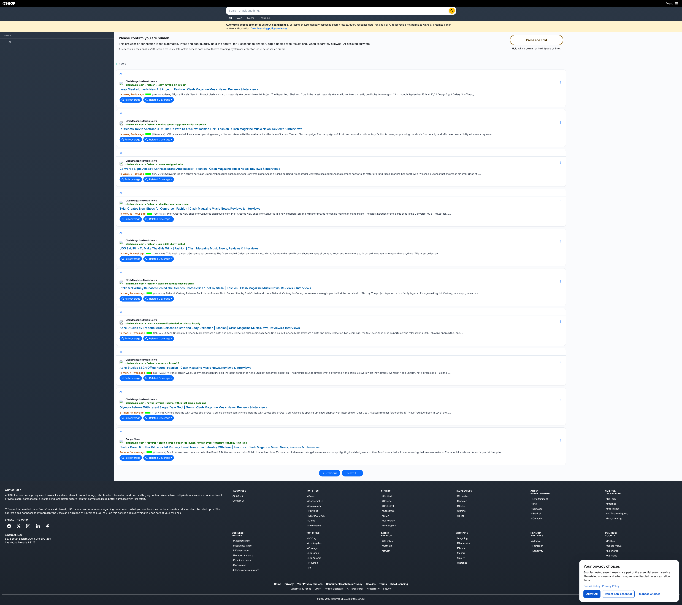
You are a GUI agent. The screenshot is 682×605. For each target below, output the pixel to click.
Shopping (264, 17)
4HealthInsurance (241, 545)
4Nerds (461, 506)
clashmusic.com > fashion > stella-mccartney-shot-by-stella (160, 283)
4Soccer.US (388, 510)
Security (387, 589)
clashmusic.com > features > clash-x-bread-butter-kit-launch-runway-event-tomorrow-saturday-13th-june (186, 442)
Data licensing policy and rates (269, 28)
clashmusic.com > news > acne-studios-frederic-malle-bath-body (163, 323)
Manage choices (649, 594)
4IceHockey (388, 520)
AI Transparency (355, 589)
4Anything (312, 510)
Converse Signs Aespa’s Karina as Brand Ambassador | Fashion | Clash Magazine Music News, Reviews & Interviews (200, 168)
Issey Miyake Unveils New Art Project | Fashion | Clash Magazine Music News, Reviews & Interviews (189, 89)
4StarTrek (536, 513)
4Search (311, 496)
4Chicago (312, 548)
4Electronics (463, 543)
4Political (610, 541)
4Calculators (314, 506)
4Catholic (387, 545)
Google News (133, 439)
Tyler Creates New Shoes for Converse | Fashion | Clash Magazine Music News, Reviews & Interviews (190, 208)
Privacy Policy (610, 586)
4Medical (536, 541)
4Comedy (536, 518)
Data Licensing (399, 583)
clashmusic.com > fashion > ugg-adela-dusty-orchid (155, 243)
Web (239, 17)
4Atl (309, 567)
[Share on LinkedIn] (38, 526)
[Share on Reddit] (47, 526)
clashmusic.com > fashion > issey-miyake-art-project (156, 84)
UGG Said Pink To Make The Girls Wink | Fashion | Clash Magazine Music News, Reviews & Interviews (189, 248)
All (230, 17)
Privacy (289, 583)
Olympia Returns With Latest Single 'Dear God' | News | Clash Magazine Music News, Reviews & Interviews (193, 407)
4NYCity (311, 538)
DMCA (318, 589)
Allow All (592, 594)
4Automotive (314, 525)
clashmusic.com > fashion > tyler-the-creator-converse (157, 204)
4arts (534, 503)
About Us (237, 495)
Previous (331, 473)
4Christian (387, 541)
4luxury (461, 557)
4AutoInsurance (241, 540)
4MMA (385, 515)
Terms (383, 583)
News (250, 17)
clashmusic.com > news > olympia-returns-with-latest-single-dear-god (166, 402)
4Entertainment (539, 498)
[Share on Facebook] (9, 526)
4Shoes (461, 548)
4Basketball (388, 506)
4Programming (614, 518)
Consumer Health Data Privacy (344, 583)
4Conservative (315, 501)
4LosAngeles (314, 543)
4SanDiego (313, 552)
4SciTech (611, 498)
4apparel (461, 552)
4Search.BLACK (316, 515)
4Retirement (239, 565)
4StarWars (536, 508)
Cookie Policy (591, 586)
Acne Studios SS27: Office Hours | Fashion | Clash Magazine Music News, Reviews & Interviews (185, 367)
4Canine (461, 510)
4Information (613, 508)
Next (350, 473)
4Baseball (387, 501)
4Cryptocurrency (241, 560)
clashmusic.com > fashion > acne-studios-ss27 (152, 363)
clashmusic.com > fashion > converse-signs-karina (154, 164)
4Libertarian (612, 550)
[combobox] (338, 11)
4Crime (311, 520)
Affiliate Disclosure (334, 589)
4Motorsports (389, 525)
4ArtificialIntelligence (617, 513)
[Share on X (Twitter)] (19, 526)
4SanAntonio (314, 557)
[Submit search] (452, 11)
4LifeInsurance (240, 550)
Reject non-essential (618, 594)
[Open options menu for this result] (560, 82)
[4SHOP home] (9, 3)
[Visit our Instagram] (28, 526)
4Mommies (463, 496)
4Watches (462, 562)
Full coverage (132, 99)
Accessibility (373, 589)
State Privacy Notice (301, 589)
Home (277, 583)
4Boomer (462, 501)
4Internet (611, 503)
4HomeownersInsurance (245, 570)
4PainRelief (537, 545)
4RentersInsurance (242, 555)
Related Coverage (159, 99)
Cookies (371, 583)
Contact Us (238, 500)
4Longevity (537, 550)
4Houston (312, 562)
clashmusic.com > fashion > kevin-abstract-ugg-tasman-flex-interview (166, 124)
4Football (387, 496)
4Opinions (611, 555)
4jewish (386, 550)
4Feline (460, 515)
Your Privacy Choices (310, 583)
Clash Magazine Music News (141, 81)
